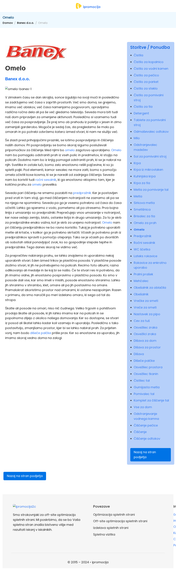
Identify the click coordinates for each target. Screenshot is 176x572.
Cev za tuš (142, 321)
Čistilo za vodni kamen (151, 68)
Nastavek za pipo (147, 314)
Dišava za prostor (147, 347)
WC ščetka (142, 249)
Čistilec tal (142, 380)
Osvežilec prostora (148, 367)
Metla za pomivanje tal (151, 189)
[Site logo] (88, 6)
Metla (138, 196)
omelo (70, 150)
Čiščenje (140, 432)
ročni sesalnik (45, 180)
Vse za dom (143, 407)
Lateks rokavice (145, 256)
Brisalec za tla (144, 216)
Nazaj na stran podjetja (145, 454)
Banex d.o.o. (25, 23)
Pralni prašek (143, 274)
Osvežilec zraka (145, 327)
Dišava (139, 354)
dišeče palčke (40, 333)
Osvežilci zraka (145, 334)
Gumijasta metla (147, 387)
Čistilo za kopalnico (148, 62)
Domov (8, 23)
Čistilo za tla (143, 106)
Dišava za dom (145, 340)
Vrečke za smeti (146, 301)
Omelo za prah (145, 223)
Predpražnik (142, 236)
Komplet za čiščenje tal (151, 400)
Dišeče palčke (144, 361)
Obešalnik (141, 294)
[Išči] (172, 6)
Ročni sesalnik (144, 243)
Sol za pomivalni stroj (150, 156)
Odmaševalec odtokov (151, 131)
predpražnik (82, 193)
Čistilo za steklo (146, 88)
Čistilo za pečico (146, 75)
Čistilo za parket (146, 82)
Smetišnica (142, 209)
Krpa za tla (142, 183)
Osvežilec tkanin (146, 374)
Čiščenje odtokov (147, 438)
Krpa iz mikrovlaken (148, 169)
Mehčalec (141, 281)
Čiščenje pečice (146, 425)
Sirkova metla (144, 203)
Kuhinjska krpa (145, 176)
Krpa (137, 163)
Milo (137, 138)
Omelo (116, 150)
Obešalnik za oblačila (150, 287)
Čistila (138, 55)
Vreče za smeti (145, 307)
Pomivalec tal (144, 394)
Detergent (141, 113)
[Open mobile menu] (4, 6)
